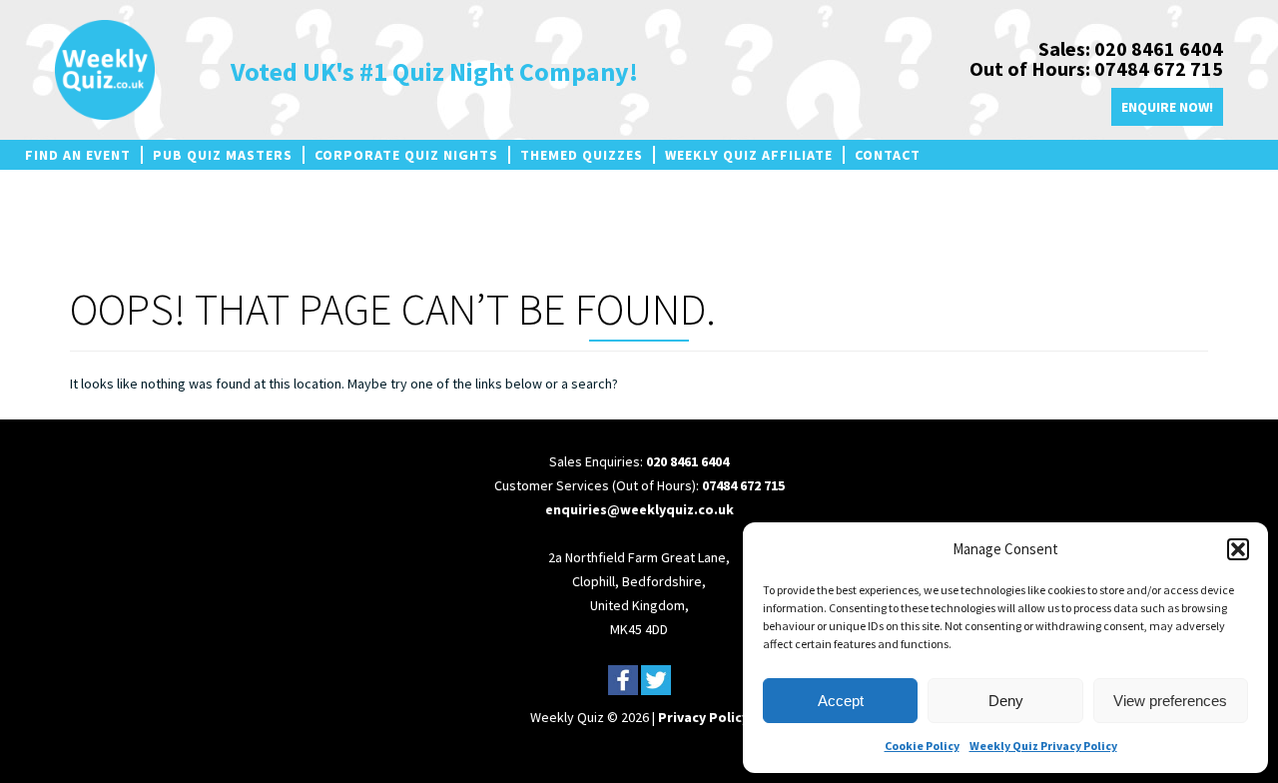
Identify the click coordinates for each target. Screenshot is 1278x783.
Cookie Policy (922, 745)
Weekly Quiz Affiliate (749, 155)
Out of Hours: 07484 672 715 (1096, 68)
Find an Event (78, 155)
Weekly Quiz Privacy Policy (1043, 745)
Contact (888, 155)
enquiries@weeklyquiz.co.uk (639, 509)
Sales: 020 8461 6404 (1130, 48)
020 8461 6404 (687, 461)
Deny (1005, 700)
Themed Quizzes (581, 155)
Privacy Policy (703, 717)
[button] (1238, 549)
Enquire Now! (1167, 107)
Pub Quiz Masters (223, 155)
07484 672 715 (743, 485)
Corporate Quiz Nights (406, 155)
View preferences (1170, 700)
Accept (841, 700)
